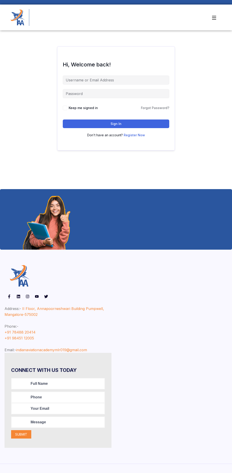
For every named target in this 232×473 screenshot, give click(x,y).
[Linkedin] (18, 296)
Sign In (116, 124)
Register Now (134, 135)
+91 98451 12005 (19, 338)
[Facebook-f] (9, 296)
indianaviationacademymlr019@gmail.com (51, 350)
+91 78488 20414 (20, 332)
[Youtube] (36, 296)
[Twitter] (46, 296)
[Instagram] (27, 296)
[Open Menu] (214, 17)
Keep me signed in (83, 108)
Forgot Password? (155, 108)
